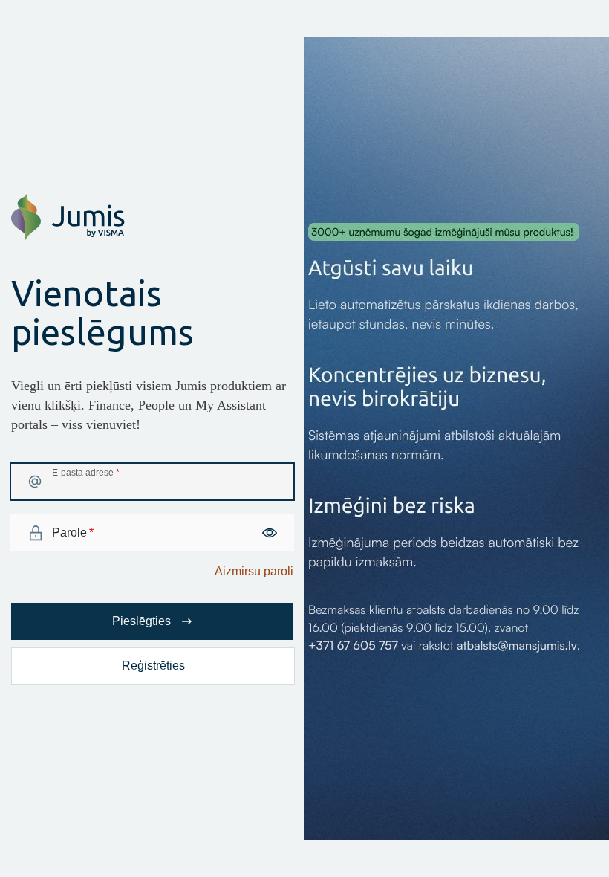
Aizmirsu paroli (254, 571)
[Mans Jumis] (68, 236)
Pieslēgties (141, 621)
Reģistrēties (153, 665)
